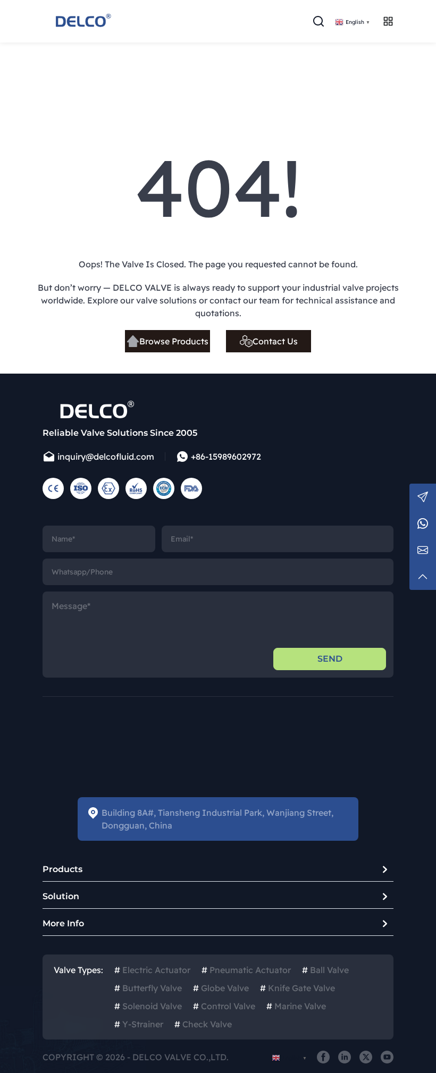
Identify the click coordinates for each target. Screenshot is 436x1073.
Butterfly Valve (148, 988)
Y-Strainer (138, 1024)
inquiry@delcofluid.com (105, 456)
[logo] (82, 21)
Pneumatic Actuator (246, 970)
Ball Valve (325, 970)
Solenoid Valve (148, 1006)
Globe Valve (221, 988)
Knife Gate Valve (297, 988)
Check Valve (203, 1024)
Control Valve (224, 1006)
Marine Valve (296, 1006)
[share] (323, 1057)
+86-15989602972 (226, 456)
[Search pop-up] (318, 21)
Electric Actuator (152, 970)
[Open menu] (388, 21)
